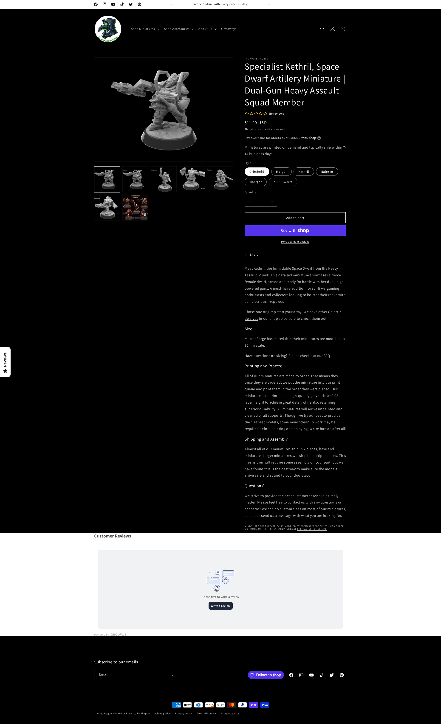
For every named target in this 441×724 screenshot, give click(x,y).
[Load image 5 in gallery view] (220, 179)
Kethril (303, 172)
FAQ (327, 355)
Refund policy (162, 713)
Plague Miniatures (115, 713)
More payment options (295, 241)
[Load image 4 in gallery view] (192, 179)
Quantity (250, 192)
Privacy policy (183, 713)
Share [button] (254, 254)
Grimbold (256, 172)
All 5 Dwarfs (283, 182)
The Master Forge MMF (312, 528)
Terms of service (206, 713)
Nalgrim (327, 172)
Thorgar (255, 182)
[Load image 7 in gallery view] (135, 208)
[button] (144, 29)
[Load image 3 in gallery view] (164, 179)
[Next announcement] (269, 4)
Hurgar (281, 172)
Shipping (250, 129)
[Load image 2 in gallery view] (135, 179)
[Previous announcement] (172, 4)
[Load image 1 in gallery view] (107, 179)
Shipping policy (230, 713)
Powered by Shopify (138, 713)
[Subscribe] (172, 674)
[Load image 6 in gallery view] (107, 208)
